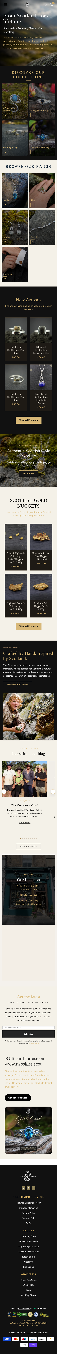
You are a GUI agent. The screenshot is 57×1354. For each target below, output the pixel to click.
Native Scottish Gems (28, 1252)
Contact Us (28, 1285)
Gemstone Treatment (28, 1241)
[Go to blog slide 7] (32, 838)
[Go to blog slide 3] (24, 838)
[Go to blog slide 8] (34, 838)
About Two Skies (28, 1280)
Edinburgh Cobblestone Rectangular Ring (41, 349)
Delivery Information (28, 1208)
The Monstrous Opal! (24, 805)
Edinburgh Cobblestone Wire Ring (15, 349)
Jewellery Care (28, 1236)
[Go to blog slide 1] (20, 838)
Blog (28, 1290)
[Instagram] (28, 1188)
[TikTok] (33, 1188)
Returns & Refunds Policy (28, 1203)
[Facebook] (23, 1188)
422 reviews (24, 1308)
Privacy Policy (34, 1043)
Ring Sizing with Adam (28, 1247)
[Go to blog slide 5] (28, 838)
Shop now (28, 474)
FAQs (28, 1223)
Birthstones (28, 1267)
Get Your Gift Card (17, 1097)
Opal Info (28, 1262)
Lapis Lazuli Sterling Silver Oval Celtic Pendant (41, 398)
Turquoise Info (28, 1257)
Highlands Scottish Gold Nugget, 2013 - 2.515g (16, 606)
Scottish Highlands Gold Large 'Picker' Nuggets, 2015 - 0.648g (16, 558)
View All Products (28, 420)
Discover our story (17, 684)
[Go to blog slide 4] (26, 838)
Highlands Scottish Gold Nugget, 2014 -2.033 (41, 556)
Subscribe (28, 1034)
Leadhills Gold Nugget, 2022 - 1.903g (41, 606)
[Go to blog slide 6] (30, 838)
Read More (24, 822)
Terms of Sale (28, 1218)
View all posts (28, 846)
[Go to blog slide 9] (36, 838)
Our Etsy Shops (28, 1295)
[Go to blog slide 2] (22, 838)
